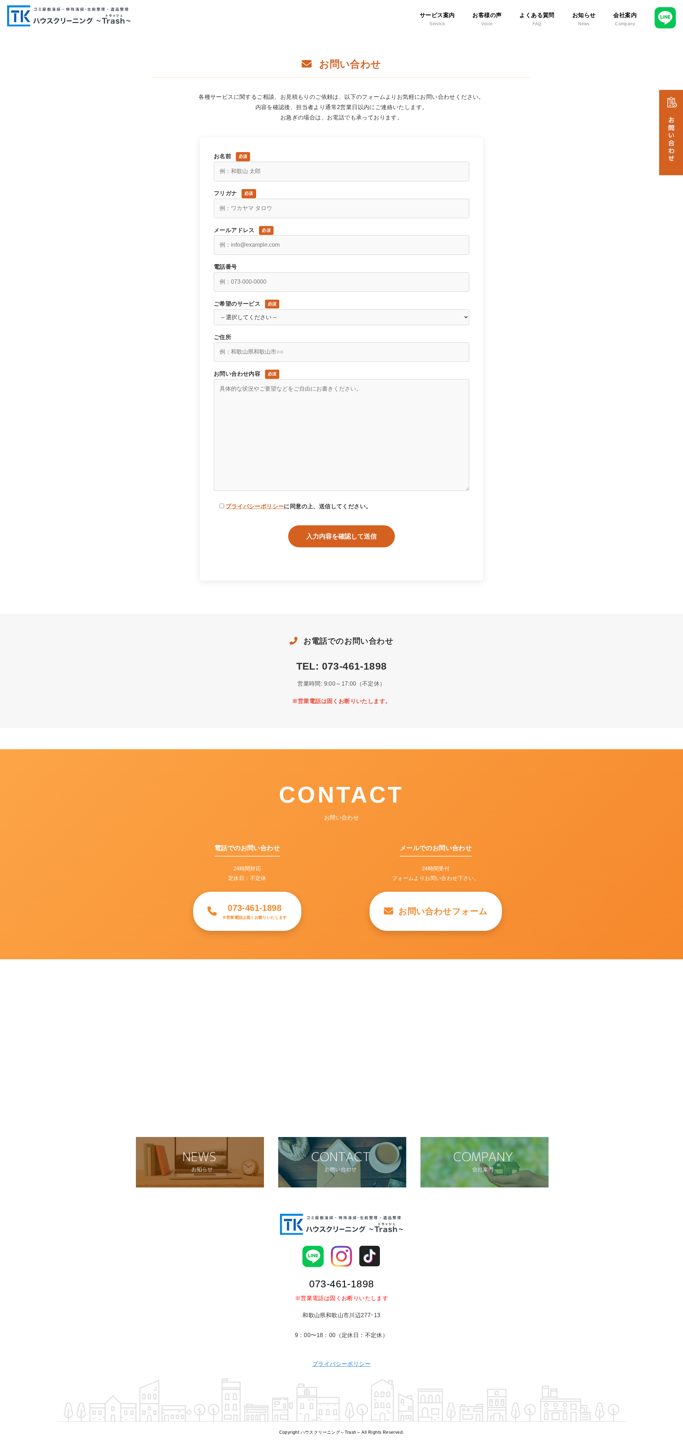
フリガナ (233, 193)
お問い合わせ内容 (245, 374)
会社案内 (625, 19)
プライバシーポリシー (255, 506)
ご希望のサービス (245, 304)
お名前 (230, 156)
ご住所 (222, 337)
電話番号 (225, 267)
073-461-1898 (341, 1283)
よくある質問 (536, 19)
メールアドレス (242, 230)
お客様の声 (487, 19)
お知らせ (584, 19)
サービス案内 (437, 19)
